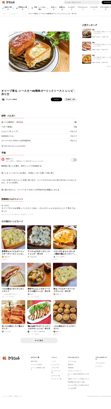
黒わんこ (58, 331)
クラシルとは (72, 361)
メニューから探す (36, 364)
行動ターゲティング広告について (78, 379)
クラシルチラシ (100, 363)
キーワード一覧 (56, 379)
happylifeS (33, 257)
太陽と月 (7, 257)
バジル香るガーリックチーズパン (64, 327)
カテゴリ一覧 (55, 376)
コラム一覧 (54, 367)
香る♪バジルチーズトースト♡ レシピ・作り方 (64, 290)
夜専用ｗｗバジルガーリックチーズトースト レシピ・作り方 (13, 252)
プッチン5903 (11, 99)
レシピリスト (55, 364)
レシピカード (71, 8)
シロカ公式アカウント (11, 294)
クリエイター (94, 8)
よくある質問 (72, 388)
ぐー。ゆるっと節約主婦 (37, 331)
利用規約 (70, 367)
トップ (53, 361)
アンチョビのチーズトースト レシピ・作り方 (39, 252)
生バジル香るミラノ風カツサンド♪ (13, 327)
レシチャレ (99, 366)
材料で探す (34, 361)
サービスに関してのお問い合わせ (78, 385)
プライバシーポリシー (75, 371)
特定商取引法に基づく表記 (76, 382)
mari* (31, 294)
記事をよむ (62, 8)
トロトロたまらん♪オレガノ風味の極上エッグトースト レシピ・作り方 (64, 252)
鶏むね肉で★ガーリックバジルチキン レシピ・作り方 (39, 327)
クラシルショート (83, 8)
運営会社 (70, 364)
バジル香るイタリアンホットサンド (13, 290)
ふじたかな (7, 331)
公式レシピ (54, 8)
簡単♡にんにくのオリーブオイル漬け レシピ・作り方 (39, 290)
